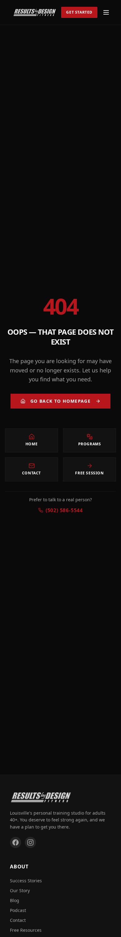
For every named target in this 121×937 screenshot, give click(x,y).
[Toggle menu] (106, 12)
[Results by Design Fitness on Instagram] (30, 842)
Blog (14, 900)
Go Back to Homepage (60, 401)
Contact (18, 920)
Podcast (18, 910)
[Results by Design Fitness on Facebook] (15, 842)
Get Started (79, 12)
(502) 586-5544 (64, 510)
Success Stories (26, 881)
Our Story (20, 890)
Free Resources (26, 930)
